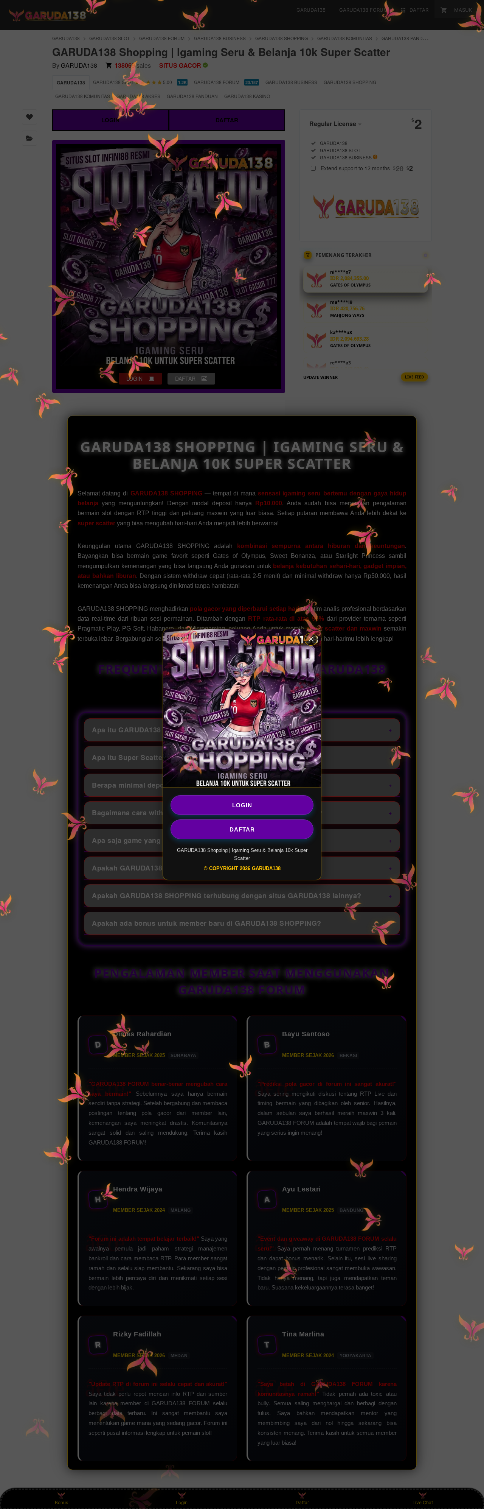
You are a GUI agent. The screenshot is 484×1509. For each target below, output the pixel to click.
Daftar (242, 829)
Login (242, 805)
